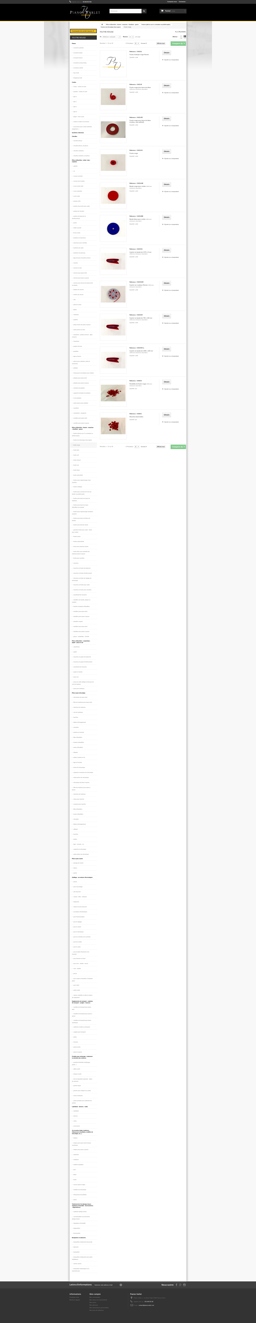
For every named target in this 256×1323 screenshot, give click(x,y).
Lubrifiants (76, 1111)
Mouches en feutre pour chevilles (82, 590)
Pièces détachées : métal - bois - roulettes (81, 160)
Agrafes (75, 166)
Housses (75, 1042)
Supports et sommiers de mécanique (83, 772)
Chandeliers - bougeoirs (79, 413)
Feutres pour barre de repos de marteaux (81, 499)
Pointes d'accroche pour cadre (81, 206)
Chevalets (76, 727)
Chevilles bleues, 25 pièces (80, 145)
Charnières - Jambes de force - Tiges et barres (82, 336)
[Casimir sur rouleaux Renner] (113, 294)
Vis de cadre (76, 196)
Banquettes (76, 1252)
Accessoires (76, 1126)
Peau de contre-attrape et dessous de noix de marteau (83, 683)
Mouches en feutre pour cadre (81, 585)
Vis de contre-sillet (78, 186)
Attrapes (75, 752)
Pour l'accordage (77, 886)
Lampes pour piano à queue (80, 1149)
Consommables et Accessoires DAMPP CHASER (81, 1218)
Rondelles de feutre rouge (141, 384)
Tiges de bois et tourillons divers (81, 258)
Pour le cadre (77, 947)
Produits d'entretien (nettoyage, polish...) (81, 1063)
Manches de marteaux (79, 707)
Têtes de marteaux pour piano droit (82, 702)
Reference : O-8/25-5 (136, 381)
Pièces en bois (77, 304)
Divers (75, 1199)
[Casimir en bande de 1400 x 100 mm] (113, 360)
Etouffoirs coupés (78, 621)
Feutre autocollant (78, 475)
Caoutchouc (76, 647)
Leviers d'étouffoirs (78, 814)
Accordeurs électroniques (80, 912)
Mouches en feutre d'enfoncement (82, 573)
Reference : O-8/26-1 (136, 414)
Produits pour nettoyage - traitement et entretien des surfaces (82, 1057)
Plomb (75, 873)
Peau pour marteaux (78, 688)
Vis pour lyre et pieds (79, 181)
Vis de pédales (77, 398)
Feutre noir (76, 465)
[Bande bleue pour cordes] (113, 228)
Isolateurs (76, 1159)
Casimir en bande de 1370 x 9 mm (140, 253)
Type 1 (75, 101)
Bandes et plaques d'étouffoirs (81, 606)
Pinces (75, 881)
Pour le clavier (77, 927)
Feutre (74, 1179)
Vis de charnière (77, 191)
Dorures (75, 1116)
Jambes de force (77, 346)
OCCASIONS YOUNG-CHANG (79, 63)
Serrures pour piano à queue (81, 278)
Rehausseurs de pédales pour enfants (83, 373)
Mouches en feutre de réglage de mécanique (81, 579)
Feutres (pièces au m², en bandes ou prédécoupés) (82, 434)
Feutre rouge (76, 445)
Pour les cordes (77, 942)
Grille (181, 38)
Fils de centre (76, 233)
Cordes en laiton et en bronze (81, 121)
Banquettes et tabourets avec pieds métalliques (82, 1258)
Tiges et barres (77, 356)
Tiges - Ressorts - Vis (78, 844)
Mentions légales (75, 1300)
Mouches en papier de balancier (82, 657)
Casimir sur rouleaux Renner (142, 285)
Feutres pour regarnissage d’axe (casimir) (81, 481)
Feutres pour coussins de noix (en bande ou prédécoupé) (81, 493)
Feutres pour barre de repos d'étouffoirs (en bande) (80, 506)
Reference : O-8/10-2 (136, 51)
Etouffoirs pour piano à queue (81, 616)
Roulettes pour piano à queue (81, 423)
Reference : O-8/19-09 (136, 315)
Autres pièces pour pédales (80, 403)
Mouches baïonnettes (136, 417)
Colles (75, 1121)
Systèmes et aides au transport (81, 1027)
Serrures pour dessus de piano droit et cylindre (82, 284)
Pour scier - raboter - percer (80, 963)
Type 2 (75, 106)
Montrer (125, 36)
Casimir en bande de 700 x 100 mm (141, 318)
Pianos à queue (77, 1052)
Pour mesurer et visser (79, 958)
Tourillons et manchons (79, 238)
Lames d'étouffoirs (78, 747)
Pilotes (75, 839)
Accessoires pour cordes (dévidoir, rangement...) (82, 128)
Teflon (74, 1174)
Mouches (75, 563)
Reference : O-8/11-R (136, 84)
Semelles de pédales (79, 388)
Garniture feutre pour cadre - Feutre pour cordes (82, 531)
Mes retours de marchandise (98, 1300)
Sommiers (76, 314)
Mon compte (95, 1294)
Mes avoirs (93, 1302)
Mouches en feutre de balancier (82, 568)
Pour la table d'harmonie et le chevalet (80, 953)
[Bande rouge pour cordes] (113, 195)
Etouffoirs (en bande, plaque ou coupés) (81, 601)
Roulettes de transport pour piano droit (81, 1008)
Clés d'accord (76, 891)
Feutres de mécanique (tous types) (82, 440)
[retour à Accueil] (102, 24)
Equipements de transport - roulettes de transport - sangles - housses (82, 1002)
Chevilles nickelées (78, 150)
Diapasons (76, 901)
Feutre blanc (76, 470)
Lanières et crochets (78, 732)
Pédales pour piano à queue (81, 383)
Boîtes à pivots (77, 228)
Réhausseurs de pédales (80, 1194)
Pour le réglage (77, 922)
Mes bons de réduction (97, 1310)
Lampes (75, 1138)
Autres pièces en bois (79, 329)
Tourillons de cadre (78, 248)
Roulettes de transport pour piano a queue (82, 1015)
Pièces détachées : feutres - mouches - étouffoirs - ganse (83, 428)
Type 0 (75, 96)
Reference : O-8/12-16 (136, 150)
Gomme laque (77, 1085)
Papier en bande (77, 672)
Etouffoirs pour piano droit (80, 611)
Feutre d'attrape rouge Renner (139, 54)
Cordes (74, 82)
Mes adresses (94, 1305)
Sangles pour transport (79, 1032)
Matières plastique (78, 1164)
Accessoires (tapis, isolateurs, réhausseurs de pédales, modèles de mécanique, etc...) (82, 1132)
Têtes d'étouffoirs (77, 737)
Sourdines (76, 408)
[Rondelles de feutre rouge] (113, 393)
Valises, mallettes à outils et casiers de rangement (82, 996)
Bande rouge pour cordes (141, 187)
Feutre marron (77, 460)
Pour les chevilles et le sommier (81, 937)
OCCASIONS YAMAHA (78, 48)
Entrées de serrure (78, 294)
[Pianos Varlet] (88, 12)
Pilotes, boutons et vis (79, 757)
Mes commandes (95, 1297)
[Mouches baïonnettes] (113, 426)
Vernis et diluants (78, 1095)
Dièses (75, 868)
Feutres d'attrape (77, 486)
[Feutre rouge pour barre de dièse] (113, 96)
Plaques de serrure (78, 289)
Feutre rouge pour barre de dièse (140, 88)
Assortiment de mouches (80, 595)
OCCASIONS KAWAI (77, 53)
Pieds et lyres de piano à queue (81, 324)
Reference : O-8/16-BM (136, 216)
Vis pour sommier (78, 176)
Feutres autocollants (78, 541)
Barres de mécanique (79, 767)
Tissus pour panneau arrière (80, 546)
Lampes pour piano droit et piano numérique (81, 1144)
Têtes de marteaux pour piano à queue (81, 789)
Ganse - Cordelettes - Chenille (81, 636)
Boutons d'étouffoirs (78, 742)
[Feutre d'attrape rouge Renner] (113, 63)
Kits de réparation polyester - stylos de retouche (82, 1080)
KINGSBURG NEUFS (77, 78)
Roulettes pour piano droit (80, 418)
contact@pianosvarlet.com (146, 1305)
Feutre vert (76, 455)
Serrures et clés (77, 268)
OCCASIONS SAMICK (78, 68)
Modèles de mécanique (79, 1189)
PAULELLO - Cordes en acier (80, 91)
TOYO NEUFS (76, 73)
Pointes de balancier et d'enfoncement (79, 217)
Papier (75, 652)
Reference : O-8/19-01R (136, 282)
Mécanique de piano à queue (81, 782)
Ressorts (75, 263)
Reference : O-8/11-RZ (136, 117)
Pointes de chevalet (78, 211)
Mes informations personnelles (99, 1307)
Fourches (75, 717)
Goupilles (75, 351)
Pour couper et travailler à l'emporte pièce (82, 980)
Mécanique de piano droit (80, 697)
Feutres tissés (76, 536)
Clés (74, 299)
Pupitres (75, 319)
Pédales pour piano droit (80, 378)
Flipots (75, 309)
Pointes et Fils (76, 201)
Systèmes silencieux (78, 132)
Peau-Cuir (76, 677)
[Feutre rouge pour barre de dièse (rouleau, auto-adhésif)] (113, 129)
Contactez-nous (172, 1)
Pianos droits (76, 1047)
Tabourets (75, 1247)
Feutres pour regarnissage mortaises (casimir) (82, 513)
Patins (75, 1037)
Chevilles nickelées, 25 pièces (81, 155)
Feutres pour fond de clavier (80, 525)
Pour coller (76, 985)
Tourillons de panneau (79, 253)
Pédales (75, 368)
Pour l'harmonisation (78, 917)
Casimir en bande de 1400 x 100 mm (141, 351)
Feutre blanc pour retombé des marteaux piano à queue (81, 553)
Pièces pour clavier (77, 858)
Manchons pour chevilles (80, 243)
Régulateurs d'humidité (79, 1223)
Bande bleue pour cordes (141, 220)
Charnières (76, 341)
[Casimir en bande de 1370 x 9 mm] (113, 261)
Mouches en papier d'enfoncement (82, 662)
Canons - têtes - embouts (80, 896)
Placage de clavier (78, 863)
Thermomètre (76, 1233)
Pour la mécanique (78, 932)
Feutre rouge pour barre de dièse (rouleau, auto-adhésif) (140, 121)
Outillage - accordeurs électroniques (82, 877)
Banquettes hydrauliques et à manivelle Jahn (80, 1270)
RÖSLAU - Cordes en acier (79, 86)
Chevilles (74, 136)
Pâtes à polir (76, 1069)
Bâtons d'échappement (79, 722)
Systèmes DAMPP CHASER (80, 1211)
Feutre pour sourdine (78, 558)
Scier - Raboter (77, 968)
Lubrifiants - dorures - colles (80, 1106)
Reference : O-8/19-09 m (137, 348)
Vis (74, 171)
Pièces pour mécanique (78, 693)
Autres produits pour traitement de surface (82, 1102)
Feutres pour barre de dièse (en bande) (81, 519)
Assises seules (77, 1263)
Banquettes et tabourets (79, 1237)
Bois (74, 1169)
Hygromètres (76, 1228)
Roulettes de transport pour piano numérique (81, 1021)
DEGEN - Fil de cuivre (78, 116)
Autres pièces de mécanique (81, 777)
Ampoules (76, 1154)
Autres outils (76, 990)
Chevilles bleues (77, 140)
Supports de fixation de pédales (81, 393)
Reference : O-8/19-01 (136, 249)
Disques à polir (77, 1074)
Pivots (75, 223)
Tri (100, 36)
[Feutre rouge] (113, 162)
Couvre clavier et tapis (79, 1184)
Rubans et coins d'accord (80, 906)
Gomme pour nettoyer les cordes (82, 1090)
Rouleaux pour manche (79, 804)
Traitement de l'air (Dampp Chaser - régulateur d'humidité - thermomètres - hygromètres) (82, 1205)
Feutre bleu (76, 450)
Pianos (74, 43)
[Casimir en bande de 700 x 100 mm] (113, 327)
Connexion (182, 1)
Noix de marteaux (78, 712)
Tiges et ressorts (77, 762)
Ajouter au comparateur (171, 60)
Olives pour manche (78, 799)
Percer (75, 973)
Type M (75, 111)
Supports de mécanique (79, 849)
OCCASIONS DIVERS (77, 58)
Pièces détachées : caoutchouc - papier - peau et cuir (81, 641)
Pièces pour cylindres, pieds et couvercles (81, 362)
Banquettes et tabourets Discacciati (82, 1242)
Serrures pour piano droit (80, 273)
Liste (185, 38)
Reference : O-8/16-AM (136, 183)
